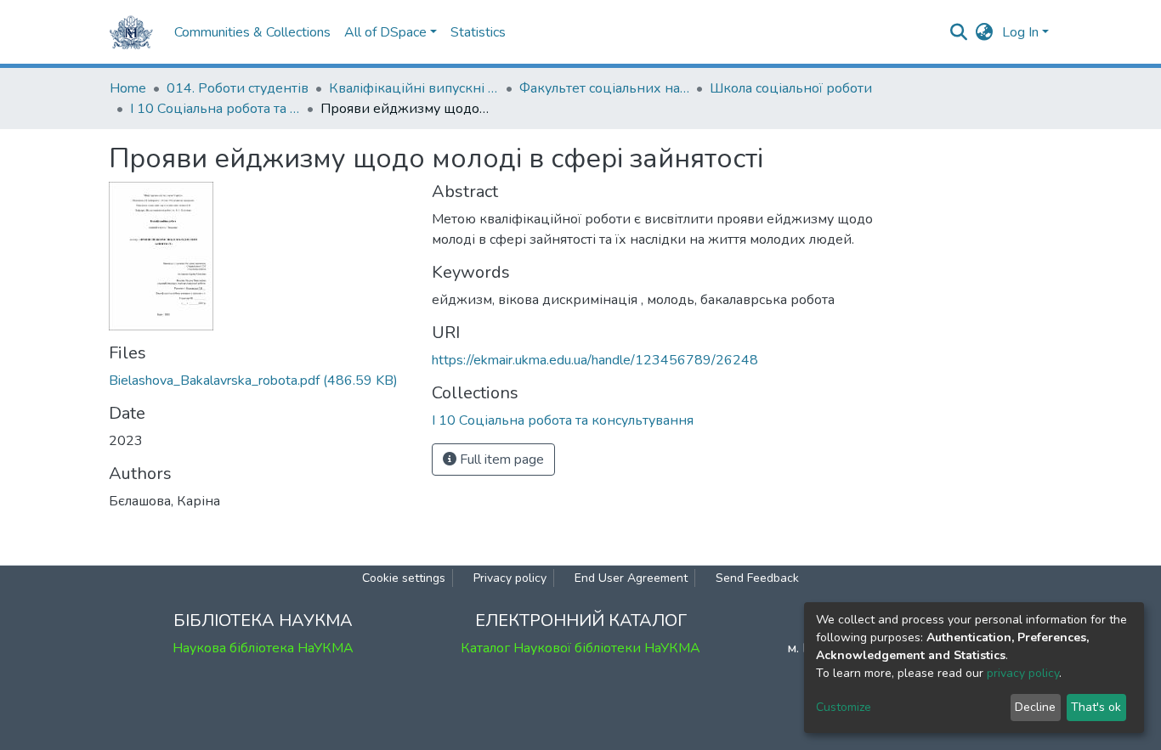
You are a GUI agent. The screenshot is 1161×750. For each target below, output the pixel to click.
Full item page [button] (500, 459)
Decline (1035, 707)
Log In (1020, 32)
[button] (985, 32)
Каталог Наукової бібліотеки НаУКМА (580, 648)
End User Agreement (631, 578)
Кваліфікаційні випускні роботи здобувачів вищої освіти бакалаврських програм (414, 88)
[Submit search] (959, 32)
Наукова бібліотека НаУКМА (263, 648)
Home (128, 88)
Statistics (478, 32)
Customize (843, 707)
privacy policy (1023, 673)
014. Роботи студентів (238, 88)
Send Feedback (757, 578)
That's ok (1096, 707)
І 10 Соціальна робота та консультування (215, 108)
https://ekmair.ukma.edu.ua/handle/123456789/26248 (595, 360)
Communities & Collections (252, 32)
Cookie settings (403, 578)
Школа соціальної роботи (791, 88)
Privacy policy (510, 578)
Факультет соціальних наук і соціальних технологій (604, 88)
